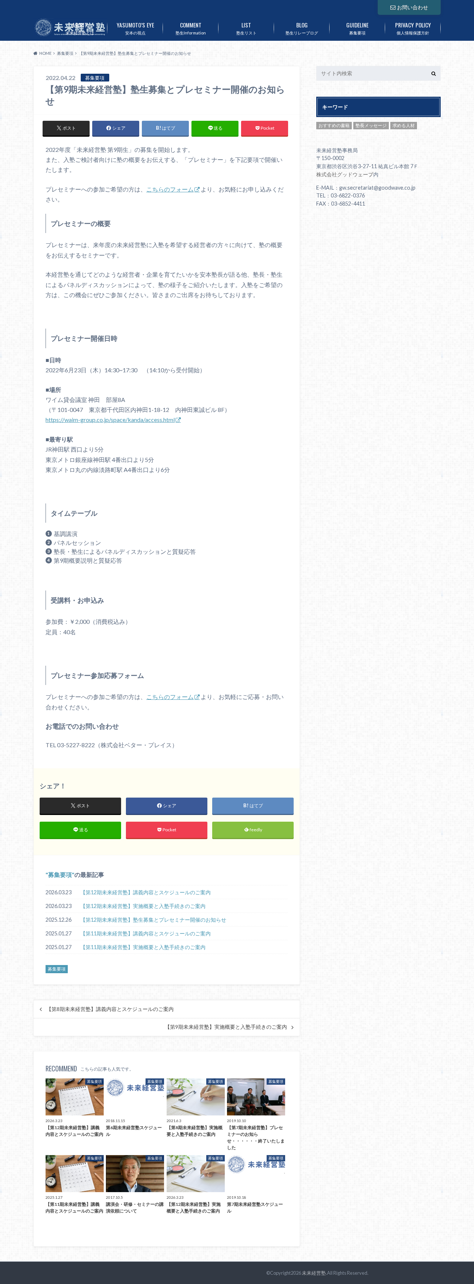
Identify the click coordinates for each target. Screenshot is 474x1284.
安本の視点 (135, 28)
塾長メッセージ (371, 125)
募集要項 (357, 28)
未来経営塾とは (80, 28)
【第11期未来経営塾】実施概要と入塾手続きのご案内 (143, 947)
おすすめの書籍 (334, 125)
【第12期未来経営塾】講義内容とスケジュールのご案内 (145, 892)
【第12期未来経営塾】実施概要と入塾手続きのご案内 (143, 906)
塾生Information (191, 28)
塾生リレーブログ (302, 28)
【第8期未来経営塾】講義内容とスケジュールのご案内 (110, 1009)
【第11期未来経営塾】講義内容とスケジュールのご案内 (145, 933)
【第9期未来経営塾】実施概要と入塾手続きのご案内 (226, 1027)
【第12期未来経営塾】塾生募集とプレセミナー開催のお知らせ (153, 920)
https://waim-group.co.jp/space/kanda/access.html (110, 419)
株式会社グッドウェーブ (344, 174)
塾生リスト (246, 28)
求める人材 (404, 125)
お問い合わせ (412, 7)
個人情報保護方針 (413, 28)
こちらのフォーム (170, 189)
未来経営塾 (314, 1273)
